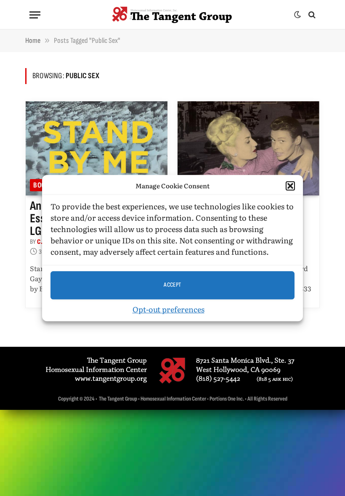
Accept (172, 285)
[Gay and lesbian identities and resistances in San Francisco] (248, 148)
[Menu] (34, 14)
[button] (290, 186)
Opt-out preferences (168, 309)
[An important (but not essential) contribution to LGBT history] (96, 148)
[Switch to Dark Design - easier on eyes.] (297, 14)
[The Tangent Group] (172, 14)
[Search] (311, 14)
